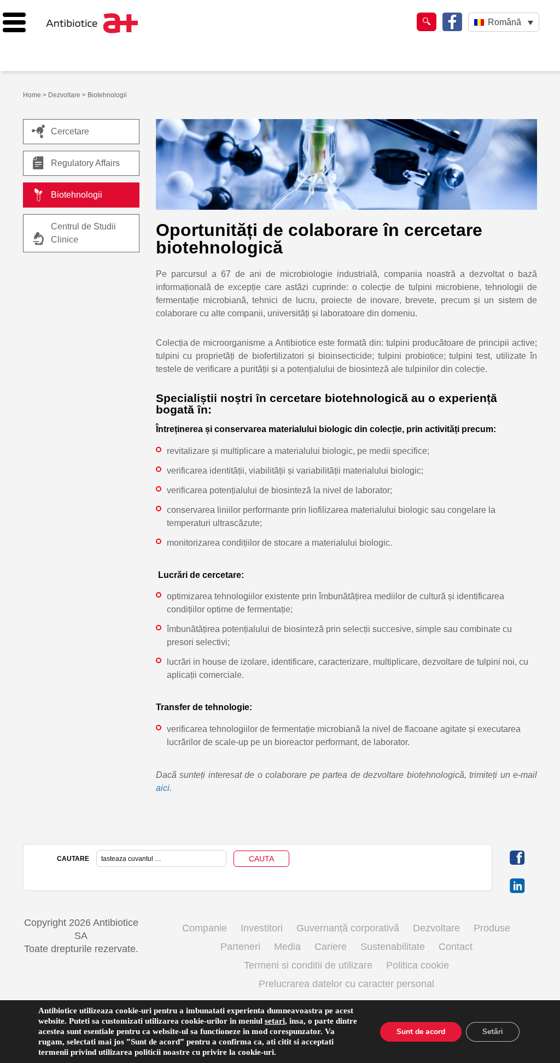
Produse (492, 928)
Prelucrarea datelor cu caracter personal (346, 983)
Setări (492, 1031)
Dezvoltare (64, 95)
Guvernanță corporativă (347, 928)
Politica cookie (417, 965)
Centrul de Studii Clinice (83, 233)
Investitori (262, 928)
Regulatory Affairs (85, 163)
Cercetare (70, 131)
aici (163, 788)
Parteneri (240, 946)
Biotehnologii (76, 194)
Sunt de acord (420, 1031)
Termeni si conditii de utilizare (308, 965)
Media (287, 946)
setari (275, 1021)
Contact (455, 946)
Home (32, 95)
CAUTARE (73, 859)
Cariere (330, 946)
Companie (204, 928)
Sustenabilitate (392, 946)
